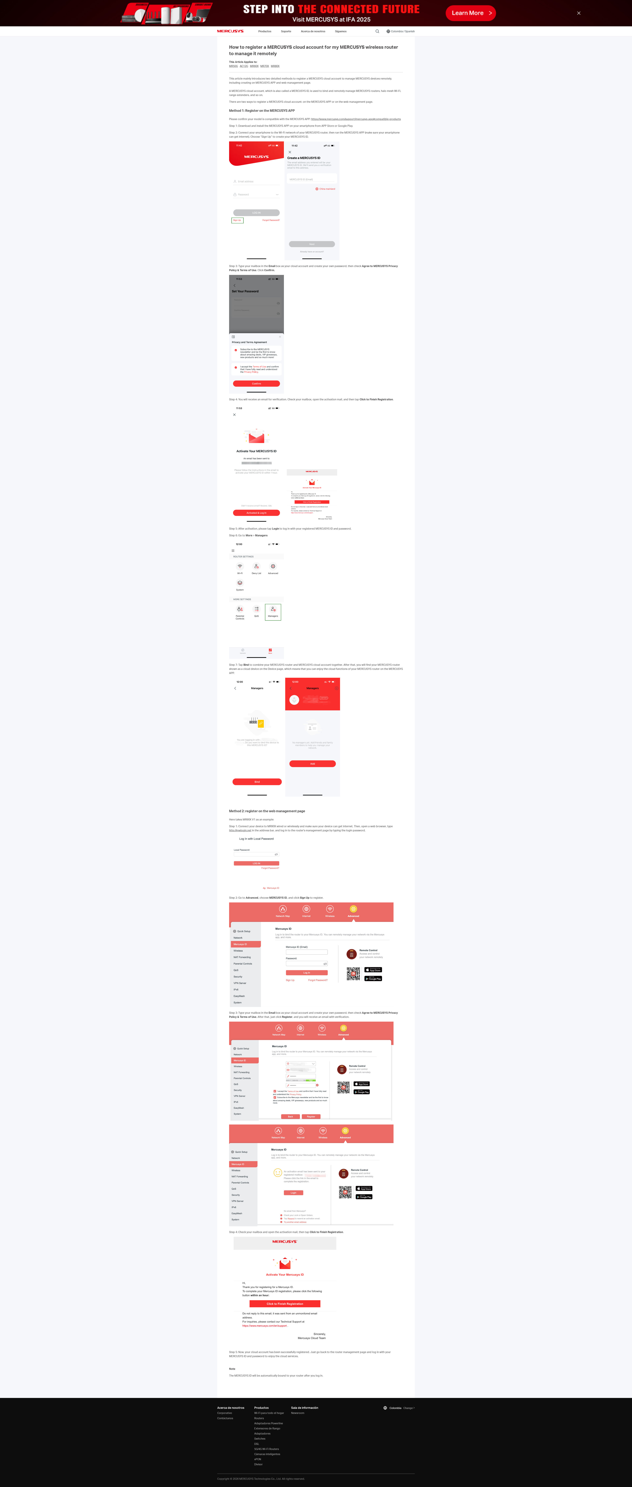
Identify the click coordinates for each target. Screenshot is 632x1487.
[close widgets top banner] (578, 13)
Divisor (258, 1464)
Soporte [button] (286, 31)
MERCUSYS (230, 31)
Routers (259, 1418)
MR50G (233, 66)
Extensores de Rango (267, 1428)
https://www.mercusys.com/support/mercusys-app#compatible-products (356, 119)
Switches (259, 1438)
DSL (256, 1443)
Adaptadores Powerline (268, 1423)
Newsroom (297, 1412)
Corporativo (224, 1412)
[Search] (377, 31)
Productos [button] (264, 31)
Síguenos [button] (340, 31)
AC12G (244, 66)
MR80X (275, 66)
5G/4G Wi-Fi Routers (266, 1448)
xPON (257, 1459)
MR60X (254, 66)
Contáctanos (225, 1418)
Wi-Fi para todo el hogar (269, 1412)
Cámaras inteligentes (267, 1454)
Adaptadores (262, 1433)
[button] (316, 13)
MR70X (264, 66)
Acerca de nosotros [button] (313, 31)
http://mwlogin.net (240, 830)
